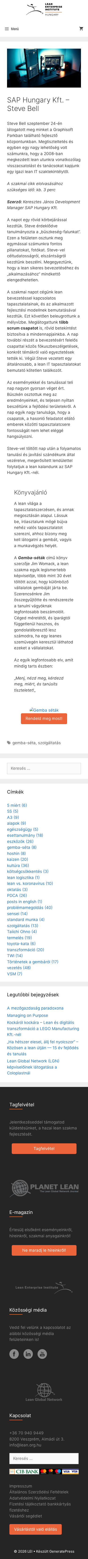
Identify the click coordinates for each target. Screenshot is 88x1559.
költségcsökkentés (28, 871)
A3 (13, 817)
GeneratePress (61, 1551)
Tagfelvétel (44, 1148)
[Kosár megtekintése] (81, 29)
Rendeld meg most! (44, 718)
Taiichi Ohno (22, 931)
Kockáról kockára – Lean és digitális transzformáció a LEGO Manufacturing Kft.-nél (43, 1028)
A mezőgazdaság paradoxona (35, 1008)
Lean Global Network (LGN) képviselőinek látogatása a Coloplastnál (33, 1067)
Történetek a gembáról (32, 961)
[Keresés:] (44, 768)
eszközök (20, 841)
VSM (14, 974)
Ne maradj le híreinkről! (44, 1250)
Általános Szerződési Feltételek (39, 1492)
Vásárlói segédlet (25, 1516)
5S (12, 811)
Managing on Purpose (27, 1015)
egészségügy (22, 829)
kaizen (17, 859)
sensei (17, 913)
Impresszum (20, 1486)
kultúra (18, 865)
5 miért (17, 805)
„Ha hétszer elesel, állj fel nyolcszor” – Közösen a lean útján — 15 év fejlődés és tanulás (43, 1047)
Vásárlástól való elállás (35, 1529)
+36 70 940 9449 (26, 1433)
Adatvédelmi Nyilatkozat (32, 1498)
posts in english (24, 901)
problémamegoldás (30, 907)
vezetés (19, 967)
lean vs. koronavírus (30, 883)
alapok (16, 823)
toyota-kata (21, 943)
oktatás (17, 889)
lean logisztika (23, 877)
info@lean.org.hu (25, 1445)
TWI (15, 955)
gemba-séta (24, 742)
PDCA (17, 895)
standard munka (26, 919)
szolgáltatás (49, 742)
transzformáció (25, 949)
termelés (19, 937)
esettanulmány (25, 835)
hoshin (16, 853)
